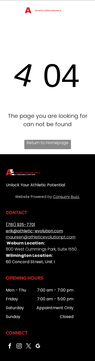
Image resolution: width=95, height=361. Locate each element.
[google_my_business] (38, 346)
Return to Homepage (47, 143)
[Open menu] (85, 10)
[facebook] (10, 346)
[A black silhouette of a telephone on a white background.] (10, 13)
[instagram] (19, 346)
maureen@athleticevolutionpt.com (40, 237)
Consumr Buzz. (66, 196)
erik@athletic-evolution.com (34, 231)
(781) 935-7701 (20, 225)
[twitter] (29, 346)
